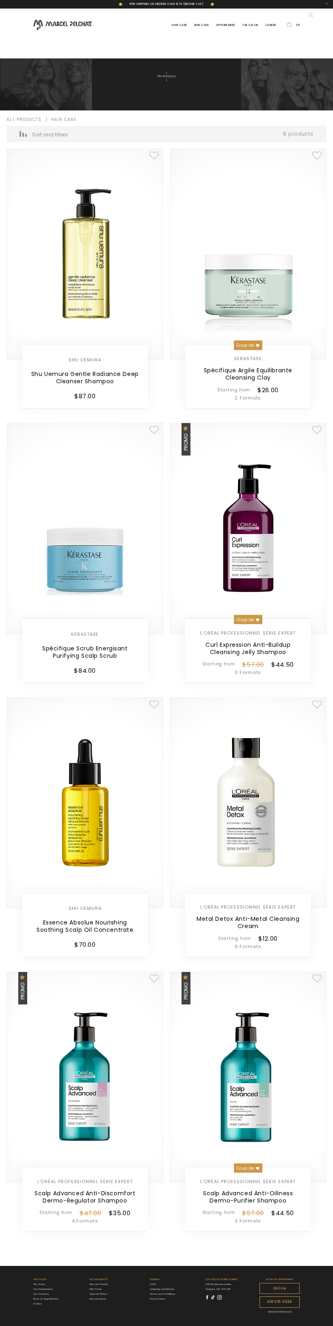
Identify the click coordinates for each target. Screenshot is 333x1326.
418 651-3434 (279, 1301)
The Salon (250, 25)
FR (298, 25)
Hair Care (179, 25)
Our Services (41, 1294)
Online (279, 1288)
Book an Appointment (45, 1298)
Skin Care (201, 25)
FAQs (153, 1284)
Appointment (226, 25)
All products (23, 120)
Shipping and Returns (162, 1289)
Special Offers (98, 1294)
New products (97, 1299)
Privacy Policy (157, 1298)
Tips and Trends (98, 1284)
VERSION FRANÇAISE (280, 1311)
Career (270, 25)
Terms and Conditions (162, 1294)
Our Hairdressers (43, 1289)
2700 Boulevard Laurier (218, 1284)
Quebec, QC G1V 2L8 (217, 1289)
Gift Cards (95, 1289)
